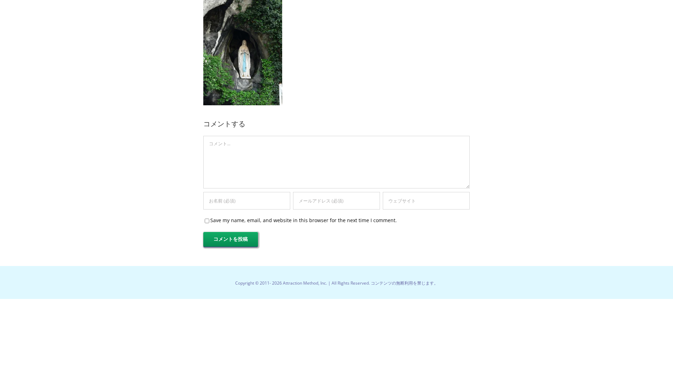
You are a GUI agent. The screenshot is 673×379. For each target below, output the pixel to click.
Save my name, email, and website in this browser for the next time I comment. (303, 220)
